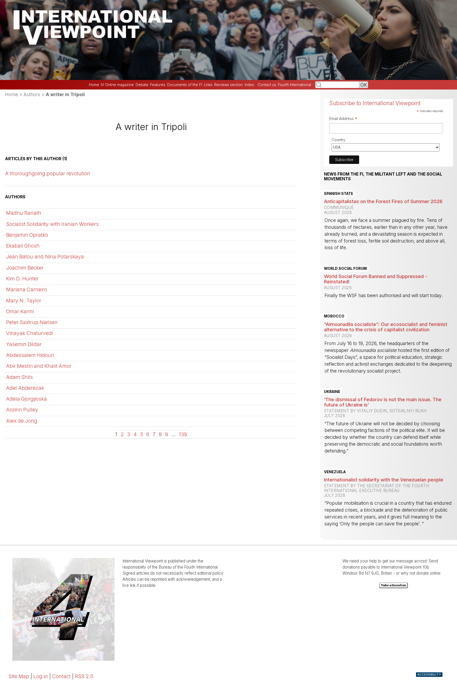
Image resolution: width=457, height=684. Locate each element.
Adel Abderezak (25, 388)
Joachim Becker (25, 268)
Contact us (267, 85)
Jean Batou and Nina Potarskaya (45, 256)
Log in (40, 676)
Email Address (343, 119)
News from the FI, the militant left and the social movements (383, 176)
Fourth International (294, 85)
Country (338, 139)
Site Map (18, 676)
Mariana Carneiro (26, 289)
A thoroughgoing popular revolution (47, 173)
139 (183, 434)
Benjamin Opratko (27, 235)
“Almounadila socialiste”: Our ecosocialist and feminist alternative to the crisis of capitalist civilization (385, 326)
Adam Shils (19, 377)
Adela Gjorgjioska (26, 399)
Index (249, 85)
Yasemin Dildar (24, 344)
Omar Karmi (20, 311)
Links (208, 85)
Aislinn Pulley (22, 409)
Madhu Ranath (23, 213)
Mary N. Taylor (23, 300)
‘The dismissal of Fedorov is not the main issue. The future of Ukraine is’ (382, 402)
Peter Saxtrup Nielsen (32, 322)
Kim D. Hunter (22, 278)
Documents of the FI (184, 85)
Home (94, 85)
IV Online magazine (117, 85)
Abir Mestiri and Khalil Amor (38, 366)
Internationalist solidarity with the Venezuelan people (383, 479)
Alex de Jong (21, 421)
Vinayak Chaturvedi (29, 333)
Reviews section (228, 85)
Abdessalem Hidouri (30, 355)
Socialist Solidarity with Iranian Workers (52, 224)
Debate (142, 85)
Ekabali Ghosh (23, 246)
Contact (61, 676)
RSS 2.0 (84, 676)
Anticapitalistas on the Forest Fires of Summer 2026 (383, 201)
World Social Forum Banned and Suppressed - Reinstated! (375, 278)
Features (157, 85)
